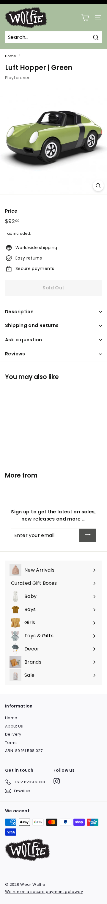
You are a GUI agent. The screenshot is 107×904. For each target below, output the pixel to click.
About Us (14, 726)
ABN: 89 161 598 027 (24, 750)
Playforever (17, 78)
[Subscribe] (87, 536)
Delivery (13, 734)
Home (10, 56)
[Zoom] (98, 185)
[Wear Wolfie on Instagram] (57, 781)
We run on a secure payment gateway (44, 891)
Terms (11, 742)
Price (11, 211)
